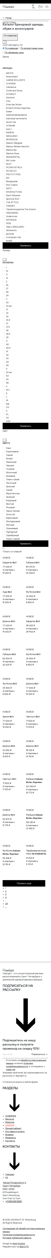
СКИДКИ (9, 1125)
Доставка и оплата (14, 1131)
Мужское (9, 1122)
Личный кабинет (13, 1128)
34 (6, 903)
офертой (10, 1069)
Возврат (9, 1134)
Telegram (9, 1174)
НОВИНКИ (10, 1116)
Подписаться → (39, 1054)
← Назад (7, 18)
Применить (25, 245)
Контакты (10, 1140)
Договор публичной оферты (17, 1238)
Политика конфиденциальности (19, 1234)
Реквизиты (10, 1137)
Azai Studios (19, 1243)
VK (6, 1177)
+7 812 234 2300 (14, 1201)
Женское (9, 1119)
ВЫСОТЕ (24, 1246)
